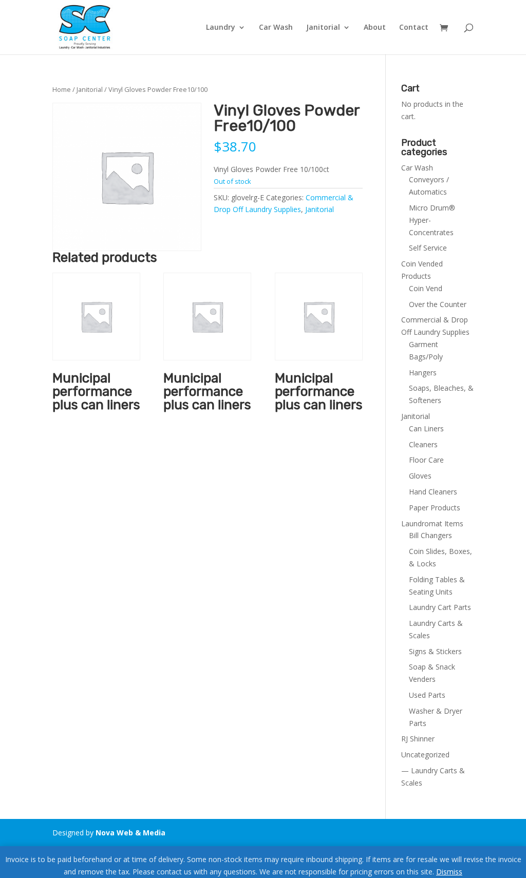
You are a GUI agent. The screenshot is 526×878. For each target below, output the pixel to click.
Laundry (220, 28)
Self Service (428, 248)
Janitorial (323, 28)
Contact (413, 28)
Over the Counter (437, 304)
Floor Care (426, 460)
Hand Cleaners (433, 492)
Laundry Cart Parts (440, 607)
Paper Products (434, 507)
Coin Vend (425, 288)
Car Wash (276, 28)
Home (61, 89)
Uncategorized (425, 754)
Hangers (423, 372)
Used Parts (427, 695)
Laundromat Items (432, 523)
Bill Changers (430, 535)
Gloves (420, 476)
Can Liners (426, 428)
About (375, 28)
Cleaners (423, 444)
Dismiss (449, 871)
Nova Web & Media (130, 832)
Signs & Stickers (435, 651)
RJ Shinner (418, 738)
